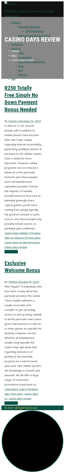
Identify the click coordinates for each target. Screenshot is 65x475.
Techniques (17, 44)
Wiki (13, 79)
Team (21, 53)
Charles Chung (16, 121)
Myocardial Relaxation (29, 27)
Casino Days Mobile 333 (19, 233)
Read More (11, 251)
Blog (20, 70)
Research (16, 22)
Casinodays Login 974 (18, 389)
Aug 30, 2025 (33, 121)
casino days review (16, 247)
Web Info (22, 74)
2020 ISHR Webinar (34, 31)
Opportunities (25, 57)
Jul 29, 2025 (32, 281)
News (21, 66)
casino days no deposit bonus (22, 242)
